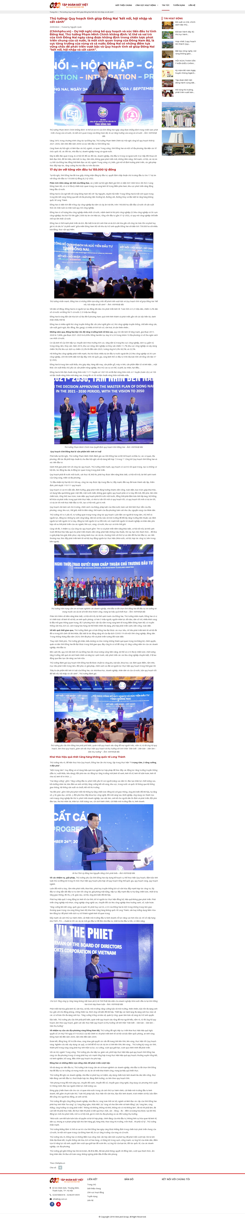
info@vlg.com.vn (60, 1199)
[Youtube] (58, 1204)
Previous (164, 114)
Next (193, 114)
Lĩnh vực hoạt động (146, 5)
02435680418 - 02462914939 (66, 1194)
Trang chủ (53, 12)
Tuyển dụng (179, 5)
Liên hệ (191, 5)
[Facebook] (52, 1204)
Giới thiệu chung (123, 5)
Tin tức (165, 5)
